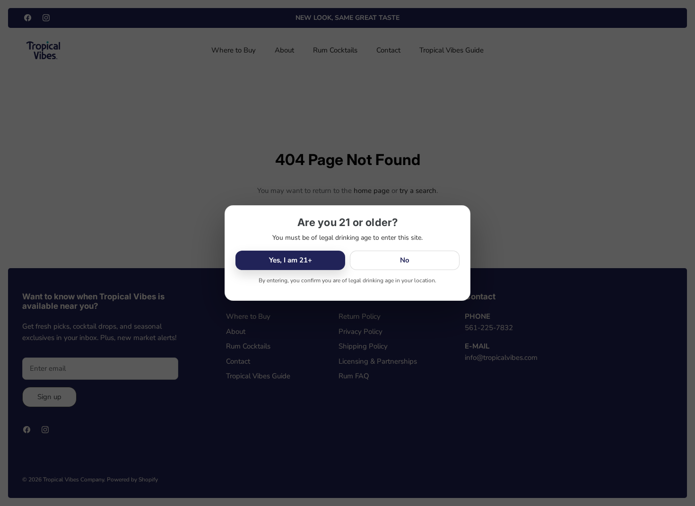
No (404, 260)
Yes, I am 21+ (290, 260)
